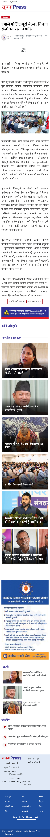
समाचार (8, 801)
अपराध (41, 811)
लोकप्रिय (5, 720)
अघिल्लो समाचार (18, 302)
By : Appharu (7, 834)
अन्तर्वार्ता (25, 811)
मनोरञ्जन (24, 801)
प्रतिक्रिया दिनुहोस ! (10, 326)
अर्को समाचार (33, 302)
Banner (5, 17)
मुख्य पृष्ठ (8, 796)
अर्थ (23, 796)
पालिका (41, 796)
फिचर (7, 811)
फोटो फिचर (9, 806)
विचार (41, 806)
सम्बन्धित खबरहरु (11, 337)
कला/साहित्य (26, 806)
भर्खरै (6, 667)
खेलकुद (41, 801)
